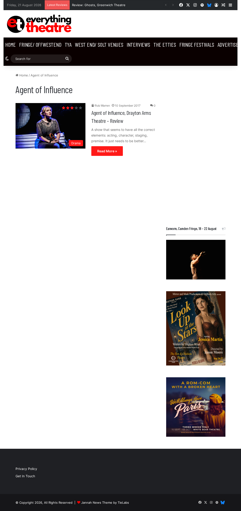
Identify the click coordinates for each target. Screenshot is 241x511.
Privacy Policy (26, 469)
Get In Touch (25, 476)
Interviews (138, 44)
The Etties (164, 44)
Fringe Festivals (196, 44)
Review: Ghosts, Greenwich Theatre (98, 5)
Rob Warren (102, 105)
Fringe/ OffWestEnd (40, 44)
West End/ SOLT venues (99, 44)
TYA (68, 44)
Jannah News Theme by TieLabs (105, 502)
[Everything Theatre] (40, 23)
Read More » (107, 151)
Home (10, 44)
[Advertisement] (195, 143)
